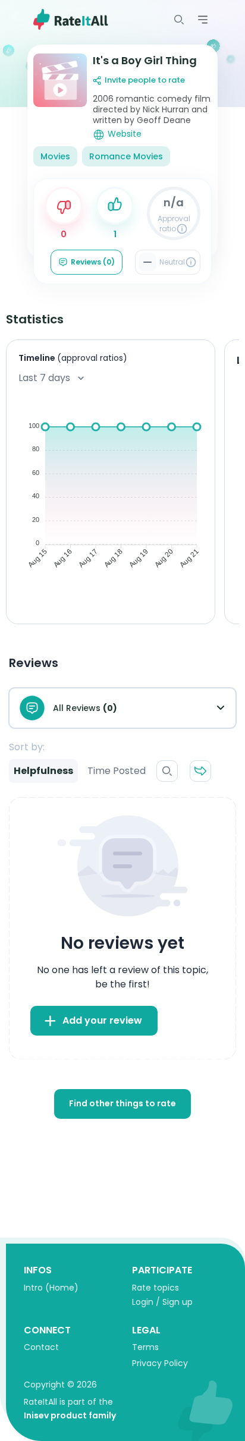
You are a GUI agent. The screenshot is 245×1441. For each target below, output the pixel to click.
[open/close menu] (179, 20)
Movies (55, 156)
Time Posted (116, 771)
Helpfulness (43, 771)
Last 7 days (44, 378)
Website (125, 134)
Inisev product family (70, 1415)
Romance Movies (126, 156)
